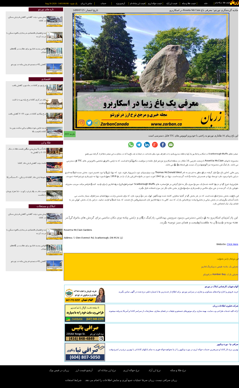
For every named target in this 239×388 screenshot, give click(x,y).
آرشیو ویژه (120, 3)
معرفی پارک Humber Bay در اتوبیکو (220, 274)
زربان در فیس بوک (59, 370)
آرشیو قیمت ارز (84, 370)
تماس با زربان (86, 3)
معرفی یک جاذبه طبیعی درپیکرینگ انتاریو (219, 267)
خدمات (103, 3)
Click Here (232, 244)
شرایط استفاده (73, 380)
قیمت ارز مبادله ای (137, 3)
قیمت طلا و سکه (189, 3)
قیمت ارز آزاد (171, 3)
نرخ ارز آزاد (155, 370)
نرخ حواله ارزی (131, 370)
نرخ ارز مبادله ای (107, 370)
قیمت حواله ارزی (155, 3)
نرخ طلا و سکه (178, 370)
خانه (205, 3)
